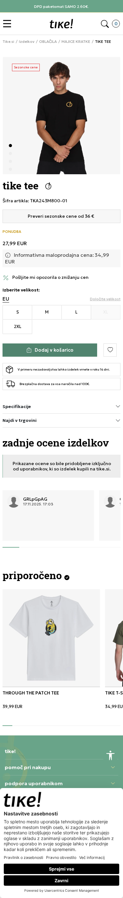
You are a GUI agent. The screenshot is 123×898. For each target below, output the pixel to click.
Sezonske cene (26, 67)
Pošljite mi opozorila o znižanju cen (50, 277)
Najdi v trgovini (20, 420)
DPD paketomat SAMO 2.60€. (61, 6)
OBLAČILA (48, 41)
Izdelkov (26, 41)
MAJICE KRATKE (76, 41)
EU (6, 299)
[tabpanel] (61, 116)
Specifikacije (17, 406)
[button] (8, 23)
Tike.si (8, 41)
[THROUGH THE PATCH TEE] (51, 638)
